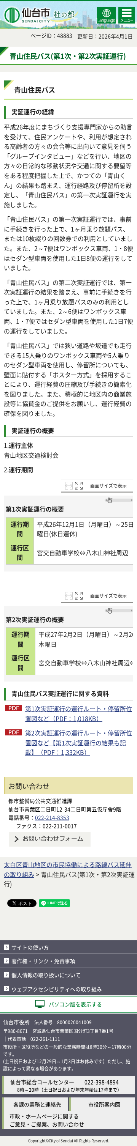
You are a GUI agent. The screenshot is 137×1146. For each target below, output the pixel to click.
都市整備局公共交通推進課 (40, 800)
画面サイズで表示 (108, 485)
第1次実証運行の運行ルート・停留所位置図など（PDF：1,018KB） (78, 713)
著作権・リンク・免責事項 (43, 961)
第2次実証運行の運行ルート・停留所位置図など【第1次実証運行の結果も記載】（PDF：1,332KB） (78, 742)
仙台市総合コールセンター (42, 1082)
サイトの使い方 (30, 947)
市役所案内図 (104, 1104)
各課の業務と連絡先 (37, 1104)
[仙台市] (40, 15)
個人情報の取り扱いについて (46, 975)
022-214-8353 (52, 817)
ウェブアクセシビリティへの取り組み (56, 989)
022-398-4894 (101, 1082)
